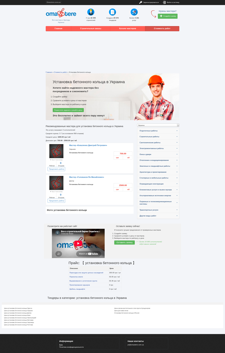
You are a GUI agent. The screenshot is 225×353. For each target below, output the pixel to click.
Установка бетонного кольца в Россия (126, 313)
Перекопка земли (76, 277)
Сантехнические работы (150, 143)
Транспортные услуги (149, 210)
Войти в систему (172, 2)
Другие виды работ (148, 216)
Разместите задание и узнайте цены (68, 110)
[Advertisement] (112, 49)
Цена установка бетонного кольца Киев (17, 315)
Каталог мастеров (127, 28)
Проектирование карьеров (79, 285)
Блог (61, 345)
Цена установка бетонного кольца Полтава (18, 325)
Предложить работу (56, 169)
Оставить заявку (124, 242)
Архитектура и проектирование (153, 172)
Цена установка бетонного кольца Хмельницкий (20, 318)
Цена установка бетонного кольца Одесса (18, 308)
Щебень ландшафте (77, 289)
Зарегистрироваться (151, 2)
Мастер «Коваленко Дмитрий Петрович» (88, 145)
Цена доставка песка (121, 310)
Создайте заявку (169, 16)
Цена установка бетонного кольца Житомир (18, 320)
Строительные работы (149, 137)
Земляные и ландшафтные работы (155, 166)
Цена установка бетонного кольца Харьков (18, 310)
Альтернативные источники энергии (155, 196)
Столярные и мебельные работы (154, 178)
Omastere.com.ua (54, 2)
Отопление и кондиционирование (154, 160)
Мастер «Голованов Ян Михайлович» (86, 177)
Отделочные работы (149, 131)
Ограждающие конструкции (151, 184)
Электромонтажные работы (152, 148)
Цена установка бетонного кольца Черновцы (19, 322)
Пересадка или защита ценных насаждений (86, 273)
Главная (58, 28)
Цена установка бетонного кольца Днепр (17, 313)
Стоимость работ (162, 28)
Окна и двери (145, 154)
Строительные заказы (90, 28)
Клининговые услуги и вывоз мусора (156, 190)
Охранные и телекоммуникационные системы (156, 202)
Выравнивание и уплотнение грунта (83, 281)
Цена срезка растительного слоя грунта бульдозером (132, 308)
